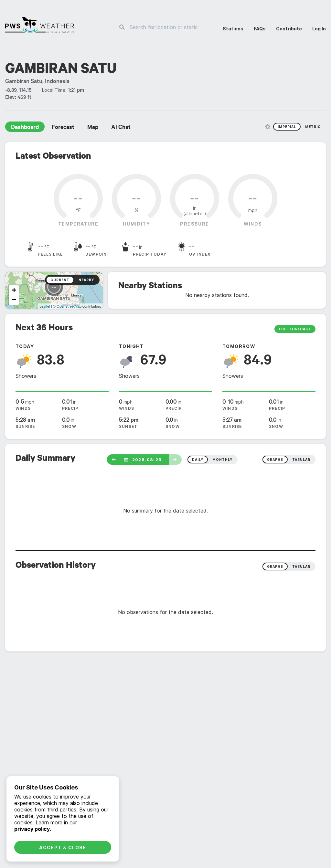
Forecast (63, 128)
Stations (233, 28)
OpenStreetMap (69, 306)
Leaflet (44, 306)
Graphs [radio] (275, 566)
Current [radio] (59, 280)
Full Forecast (295, 329)
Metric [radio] (313, 127)
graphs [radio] (275, 459)
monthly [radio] (222, 459)
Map (92, 128)
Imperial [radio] (287, 127)
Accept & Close (62, 847)
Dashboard (25, 128)
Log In (319, 28)
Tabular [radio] (301, 566)
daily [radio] (197, 459)
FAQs (260, 28)
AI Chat (121, 128)
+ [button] (14, 290)
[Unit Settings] (267, 126)
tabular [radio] (301, 459)
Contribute (289, 28)
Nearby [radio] (86, 280)
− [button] (14, 300)
